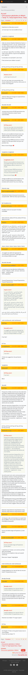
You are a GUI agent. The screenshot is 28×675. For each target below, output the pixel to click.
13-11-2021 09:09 (19, 514)
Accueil (3, 14)
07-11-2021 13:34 (19, 284)
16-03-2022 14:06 (19, 581)
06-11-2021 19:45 (19, 92)
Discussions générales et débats (13, 16)
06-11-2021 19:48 (19, 107)
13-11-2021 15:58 (19, 537)
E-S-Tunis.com (8, 2)
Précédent (8, 20)
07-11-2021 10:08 (19, 265)
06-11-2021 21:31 (19, 206)
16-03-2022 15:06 (19, 627)
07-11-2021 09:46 (19, 249)
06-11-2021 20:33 (19, 191)
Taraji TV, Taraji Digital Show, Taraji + (15, 17)
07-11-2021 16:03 (19, 368)
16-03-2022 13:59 (19, 566)
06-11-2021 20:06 (19, 120)
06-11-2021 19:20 (19, 69)
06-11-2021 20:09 (19, 154)
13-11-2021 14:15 (19, 526)
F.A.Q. (24, 660)
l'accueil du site (22, 655)
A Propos (4, 660)
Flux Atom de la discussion (20, 652)
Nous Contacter (15, 662)
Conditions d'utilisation (15, 660)
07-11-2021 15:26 (19, 346)
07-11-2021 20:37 (19, 388)
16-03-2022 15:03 (19, 605)
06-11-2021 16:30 (19, 39)
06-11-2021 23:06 (19, 222)
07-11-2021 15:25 (19, 323)
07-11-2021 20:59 (19, 430)
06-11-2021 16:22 (19, 23)
